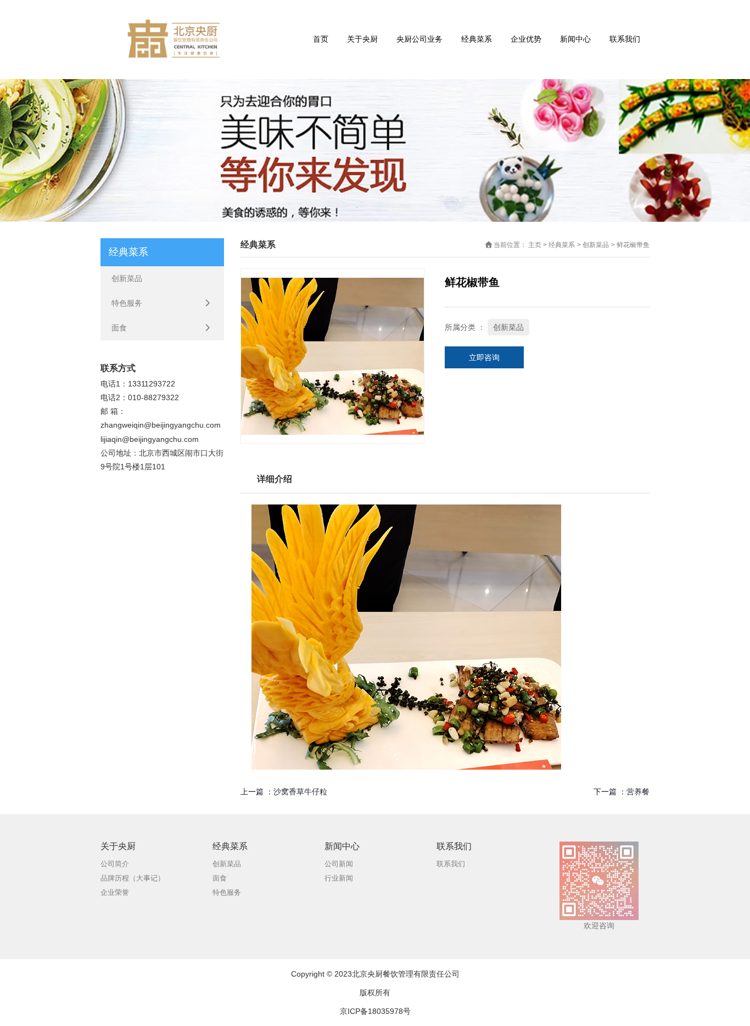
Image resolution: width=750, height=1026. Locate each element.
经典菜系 (476, 39)
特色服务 (126, 303)
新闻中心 (575, 39)
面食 (119, 327)
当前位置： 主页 (518, 245)
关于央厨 (362, 39)
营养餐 (638, 791)
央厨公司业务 (419, 39)
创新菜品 (126, 278)
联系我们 (624, 39)
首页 (320, 39)
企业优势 (526, 39)
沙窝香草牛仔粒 (300, 791)
